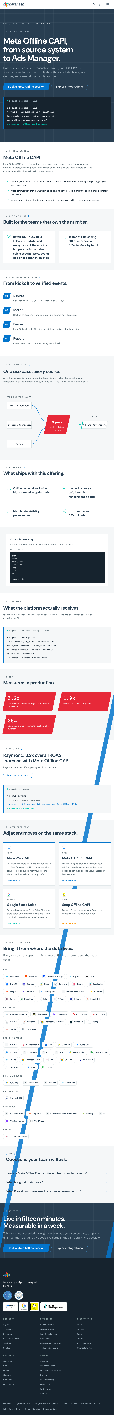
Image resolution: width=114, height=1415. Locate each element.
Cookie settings (50, 1409)
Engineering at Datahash (51, 1370)
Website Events (47, 1324)
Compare (7, 1379)
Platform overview (11, 1338)
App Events (45, 1338)
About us (44, 1361)
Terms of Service (32, 1409)
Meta (30, 24)
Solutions (7, 1348)
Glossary (7, 1375)
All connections (84, 1343)
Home (5, 24)
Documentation (10, 1384)
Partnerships (45, 1389)
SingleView (8, 1329)
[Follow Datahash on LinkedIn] (4, 1409)
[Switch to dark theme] (99, 4)
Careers (43, 1375)
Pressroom (45, 1384)
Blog (5, 1365)
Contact (43, 1393)
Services (7, 1343)
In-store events (47, 1329)
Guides (6, 1370)
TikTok (80, 1338)
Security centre (47, 1379)
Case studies (9, 1361)
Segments (7, 1334)
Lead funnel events (48, 1334)
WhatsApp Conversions (50, 1343)
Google (80, 1329)
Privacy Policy (15, 1409)
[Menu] (108, 4)
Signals (6, 1324)
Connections (18, 24)
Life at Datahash (47, 1365)
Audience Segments (49, 1348)
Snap (79, 1334)
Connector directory (86, 1348)
